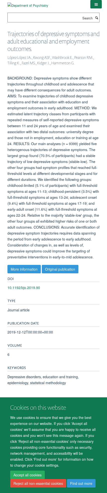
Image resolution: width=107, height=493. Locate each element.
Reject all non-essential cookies (38, 483)
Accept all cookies (27, 474)
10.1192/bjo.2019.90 (23, 287)
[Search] (96, 17)
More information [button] (24, 269)
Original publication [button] (60, 269)
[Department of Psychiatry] (27, 3)
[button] (96, 4)
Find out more (81, 483)
